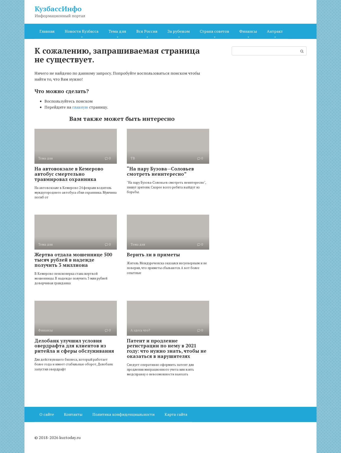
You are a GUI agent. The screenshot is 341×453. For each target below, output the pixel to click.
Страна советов (214, 31)
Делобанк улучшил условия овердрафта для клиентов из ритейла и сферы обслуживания (74, 345)
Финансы (248, 31)
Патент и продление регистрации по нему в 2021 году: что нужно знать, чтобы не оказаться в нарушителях (166, 348)
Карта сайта (176, 414)
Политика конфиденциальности (123, 414)
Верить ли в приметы (153, 254)
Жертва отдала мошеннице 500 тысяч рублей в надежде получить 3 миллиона (73, 259)
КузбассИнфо (58, 8)
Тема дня (117, 31)
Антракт (275, 31)
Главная (47, 31)
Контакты (73, 414)
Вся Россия (147, 31)
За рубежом (179, 31)
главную (80, 107)
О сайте (46, 414)
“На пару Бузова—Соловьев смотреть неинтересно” (160, 171)
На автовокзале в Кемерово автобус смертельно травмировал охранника (68, 173)
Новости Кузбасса (81, 31)
